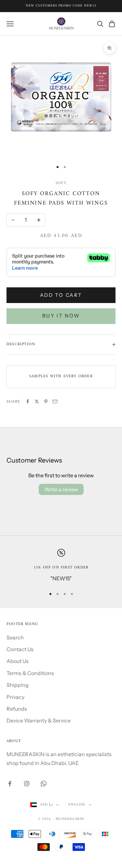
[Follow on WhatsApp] (43, 783)
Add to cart (61, 295)
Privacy (15, 697)
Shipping (18, 685)
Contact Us (20, 649)
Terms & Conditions (30, 673)
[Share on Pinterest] (45, 401)
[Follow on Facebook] (10, 783)
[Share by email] (55, 401)
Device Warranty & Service (39, 720)
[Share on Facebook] (27, 401)
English (76, 805)
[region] (61, 566)
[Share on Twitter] (36, 401)
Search (15, 637)
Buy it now (61, 316)
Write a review (61, 489)
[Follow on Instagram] (26, 783)
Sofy (61, 183)
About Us (18, 661)
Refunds (17, 708)
